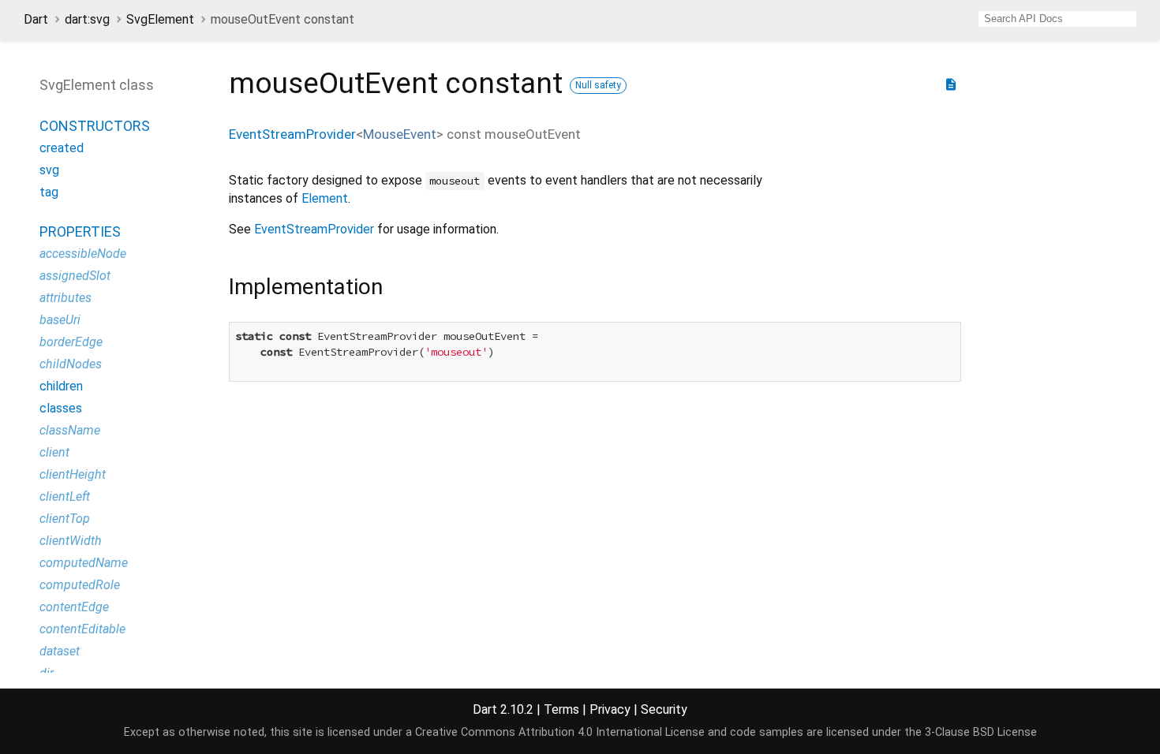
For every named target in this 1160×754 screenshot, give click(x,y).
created (61, 147)
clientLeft (64, 496)
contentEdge (74, 606)
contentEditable (82, 628)
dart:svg (87, 19)
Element (324, 198)
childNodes (70, 363)
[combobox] (1057, 19)
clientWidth (70, 540)
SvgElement (160, 19)
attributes (65, 297)
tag (48, 192)
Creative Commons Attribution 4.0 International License (560, 732)
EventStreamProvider (292, 134)
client (54, 452)
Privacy (610, 709)
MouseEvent (399, 134)
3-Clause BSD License (981, 732)
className (69, 430)
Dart (36, 19)
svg (49, 169)
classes (60, 408)
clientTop (64, 518)
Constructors (94, 126)
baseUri (59, 319)
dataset (59, 651)
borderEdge (71, 341)
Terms (561, 709)
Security (664, 709)
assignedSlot (74, 275)
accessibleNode (82, 253)
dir (46, 673)
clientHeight (72, 474)
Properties (80, 231)
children (61, 386)
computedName (83, 562)
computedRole (79, 584)
